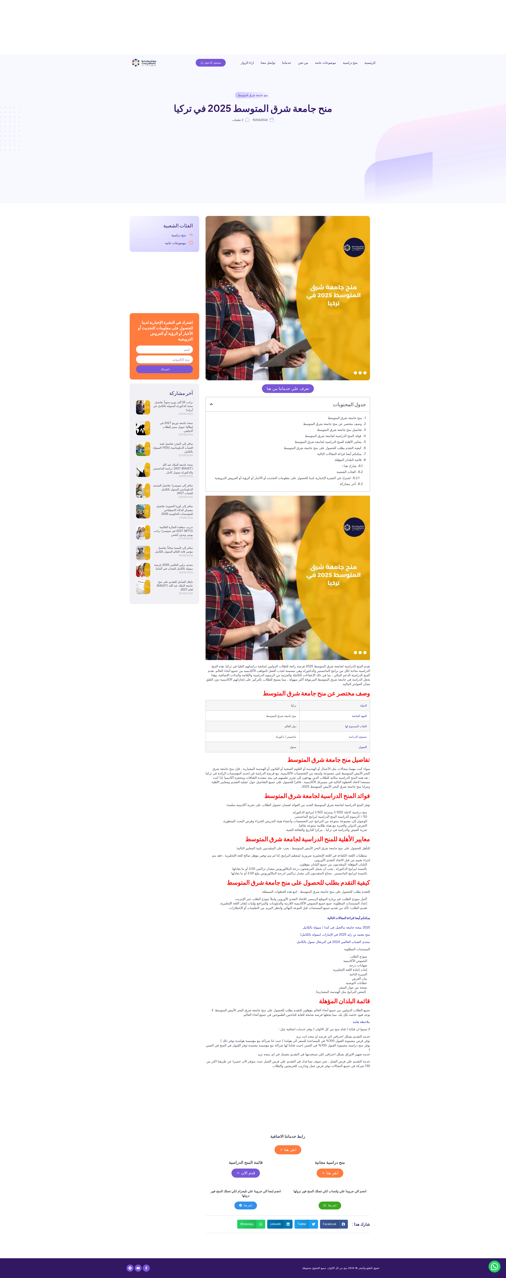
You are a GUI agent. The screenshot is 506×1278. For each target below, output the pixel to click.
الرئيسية (369, 63)
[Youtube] (138, 1268)
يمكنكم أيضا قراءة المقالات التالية (339, 454)
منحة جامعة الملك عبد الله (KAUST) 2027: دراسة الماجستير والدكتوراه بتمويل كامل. (173, 468)
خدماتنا (286, 63)
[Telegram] (130, 1268)
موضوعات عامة (325, 63)
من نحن (303, 63)
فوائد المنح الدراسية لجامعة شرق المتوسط (333, 436)
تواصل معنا (268, 63)
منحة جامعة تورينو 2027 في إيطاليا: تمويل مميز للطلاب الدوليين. (176, 426)
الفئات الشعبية (346, 472)
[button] (211, 404)
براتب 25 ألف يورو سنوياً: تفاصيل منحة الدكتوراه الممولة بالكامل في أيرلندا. (173, 406)
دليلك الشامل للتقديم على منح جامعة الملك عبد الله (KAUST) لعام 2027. (175, 585)
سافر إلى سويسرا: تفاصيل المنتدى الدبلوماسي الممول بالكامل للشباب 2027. (173, 489)
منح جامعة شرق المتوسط (253, 95)
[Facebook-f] (146, 1268)
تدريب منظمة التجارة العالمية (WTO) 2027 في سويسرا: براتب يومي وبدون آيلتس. (173, 530)
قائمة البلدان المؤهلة (348, 460)
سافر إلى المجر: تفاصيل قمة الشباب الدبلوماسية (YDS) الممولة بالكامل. (173, 447)
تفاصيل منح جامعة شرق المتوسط (339, 430)
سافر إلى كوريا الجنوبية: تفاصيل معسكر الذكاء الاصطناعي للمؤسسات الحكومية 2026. (174, 509)
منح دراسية (350, 63)
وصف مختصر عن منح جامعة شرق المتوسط (324, 424)
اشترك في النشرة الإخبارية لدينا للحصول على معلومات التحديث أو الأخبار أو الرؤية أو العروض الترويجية (283, 478)
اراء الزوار (247, 63)
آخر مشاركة (348, 484)
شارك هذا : (349, 466)
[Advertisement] (387, 27)
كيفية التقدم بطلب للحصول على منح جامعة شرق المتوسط (323, 448)
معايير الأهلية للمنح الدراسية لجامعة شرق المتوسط (328, 442)
